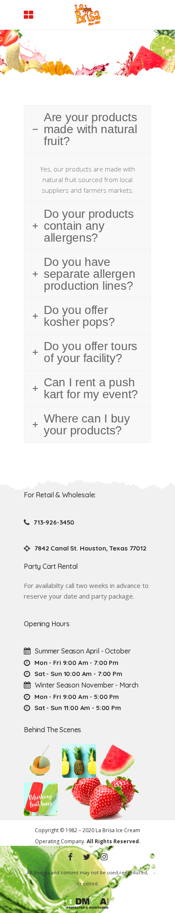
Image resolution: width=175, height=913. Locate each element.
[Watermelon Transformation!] (117, 761)
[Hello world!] (41, 799)
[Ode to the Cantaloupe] (41, 761)
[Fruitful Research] (79, 761)
